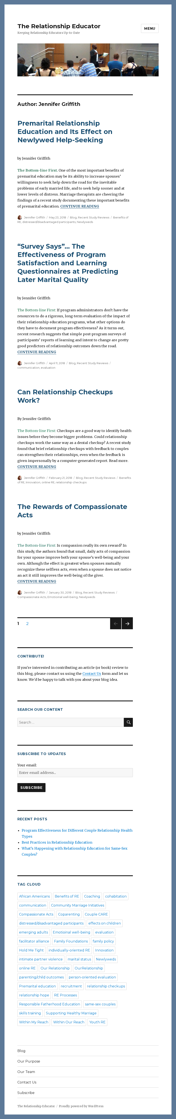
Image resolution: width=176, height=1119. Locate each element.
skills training (30, 1013)
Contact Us (91, 673)
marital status (79, 959)
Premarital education (37, 986)
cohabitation (116, 896)
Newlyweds (85, 222)
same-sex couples (100, 1004)
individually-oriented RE (69, 950)
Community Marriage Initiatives (77, 905)
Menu (149, 29)
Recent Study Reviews (93, 217)
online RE (48, 482)
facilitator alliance (34, 941)
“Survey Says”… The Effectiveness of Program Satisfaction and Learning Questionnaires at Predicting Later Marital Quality (67, 263)
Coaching (92, 896)
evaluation (48, 367)
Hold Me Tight (31, 950)
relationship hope (34, 995)
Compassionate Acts (31, 597)
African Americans (34, 896)
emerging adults (33, 932)
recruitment (71, 986)
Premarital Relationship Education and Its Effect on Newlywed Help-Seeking (64, 131)
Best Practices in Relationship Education (57, 842)
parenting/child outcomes (41, 977)
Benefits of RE (67, 896)
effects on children (104, 923)
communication (28, 367)
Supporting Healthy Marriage (71, 1013)
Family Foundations (71, 941)
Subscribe (26, 1093)
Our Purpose (28, 1061)
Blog (73, 217)
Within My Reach (33, 1022)
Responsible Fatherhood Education (49, 1004)
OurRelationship (89, 968)
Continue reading (79, 206)
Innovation (33, 482)
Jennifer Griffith (34, 217)
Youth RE (97, 1022)
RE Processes (65, 995)
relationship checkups (71, 482)
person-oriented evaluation (92, 977)
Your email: (27, 765)
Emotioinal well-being (62, 597)
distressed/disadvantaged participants (49, 222)
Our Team (26, 1072)
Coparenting (69, 914)
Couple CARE (96, 914)
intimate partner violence (41, 959)
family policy (103, 941)
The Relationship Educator (58, 26)
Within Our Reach (68, 1022)
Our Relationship (55, 968)
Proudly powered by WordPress (81, 1106)
